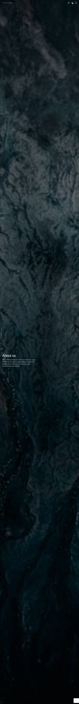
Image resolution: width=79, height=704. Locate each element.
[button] (69, 3)
